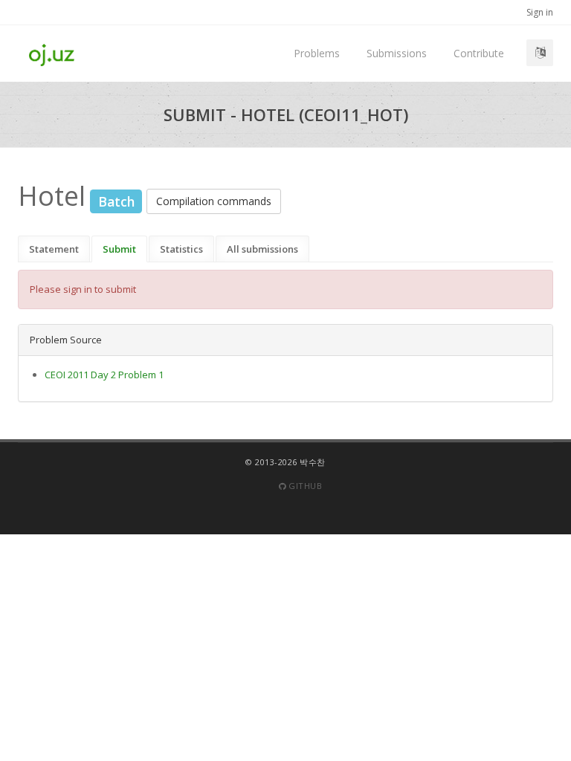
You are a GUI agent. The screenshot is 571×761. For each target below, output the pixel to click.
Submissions (397, 53)
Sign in (539, 12)
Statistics (181, 249)
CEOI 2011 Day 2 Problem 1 (104, 374)
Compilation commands (213, 201)
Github (304, 485)
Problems (317, 53)
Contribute (479, 53)
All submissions (262, 249)
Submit (119, 249)
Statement (54, 249)
